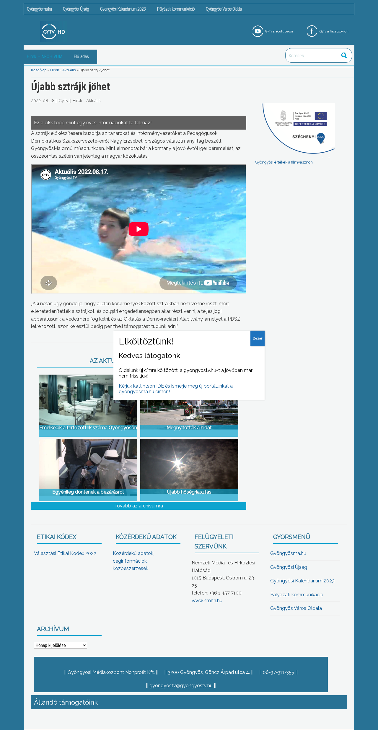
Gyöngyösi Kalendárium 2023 (123, 9)
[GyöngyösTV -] (53, 31)
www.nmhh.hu (207, 600)
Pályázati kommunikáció (176, 9)
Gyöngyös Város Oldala (224, 9)
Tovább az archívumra (138, 506)
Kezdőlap (38, 70)
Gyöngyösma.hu (39, 9)
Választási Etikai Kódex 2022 (65, 553)
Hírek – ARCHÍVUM (44, 56)
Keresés (344, 55)
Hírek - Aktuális (63, 70)
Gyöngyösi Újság (76, 9)
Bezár (257, 338)
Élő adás (81, 56)
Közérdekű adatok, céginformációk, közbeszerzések (133, 561)
